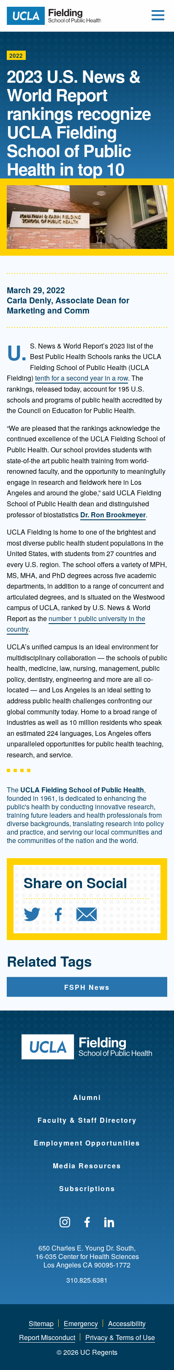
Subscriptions (87, 1188)
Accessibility (127, 1323)
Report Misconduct (47, 1337)
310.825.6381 (87, 1280)
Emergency (81, 1323)
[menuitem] (38, 915)
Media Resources (87, 1165)
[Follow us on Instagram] (65, 1222)
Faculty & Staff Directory (87, 1120)
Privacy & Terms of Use (120, 1337)
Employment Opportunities (87, 1143)
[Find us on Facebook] (87, 1222)
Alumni (87, 1097)
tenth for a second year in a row (81, 378)
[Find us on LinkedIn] (109, 1222)
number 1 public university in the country (76, 623)
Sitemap (41, 1323)
